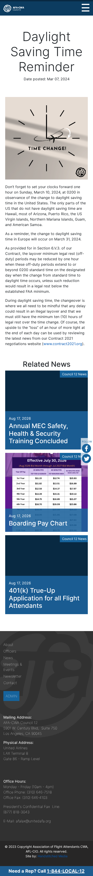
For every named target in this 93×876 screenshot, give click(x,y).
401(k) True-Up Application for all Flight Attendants (44, 598)
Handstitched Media (52, 856)
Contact (10, 682)
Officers (9, 651)
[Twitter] (86, 458)
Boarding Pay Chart (38, 523)
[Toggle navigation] (85, 8)
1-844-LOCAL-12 (66, 871)
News (8, 657)
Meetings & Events (12, 667)
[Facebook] (86, 448)
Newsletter (12, 676)
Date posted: (35, 79)
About (8, 644)
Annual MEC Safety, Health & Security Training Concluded (38, 433)
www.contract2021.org (62, 343)
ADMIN (11, 696)
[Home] (13, 8)
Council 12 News (74, 374)
